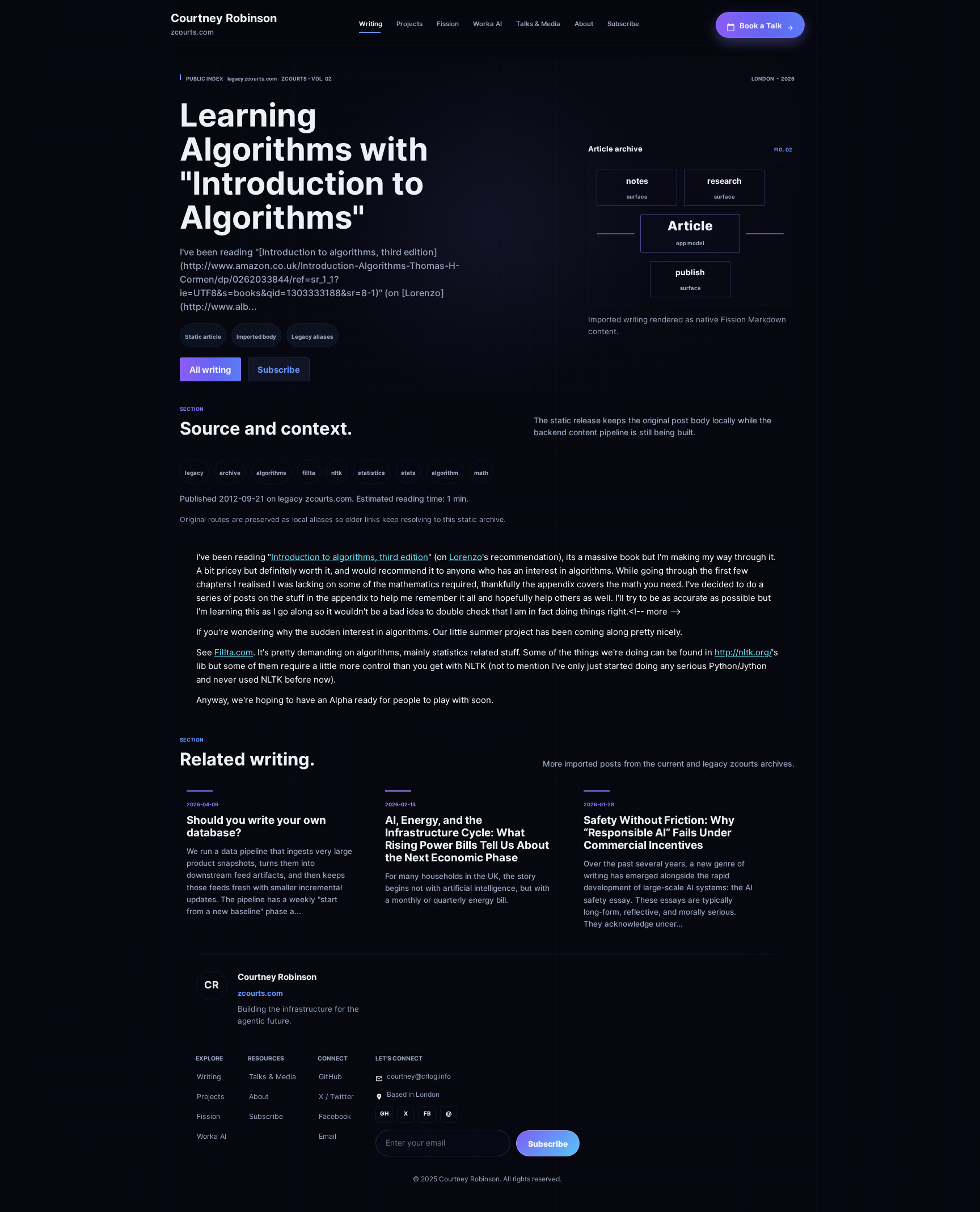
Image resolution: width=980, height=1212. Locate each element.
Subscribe (548, 1143)
